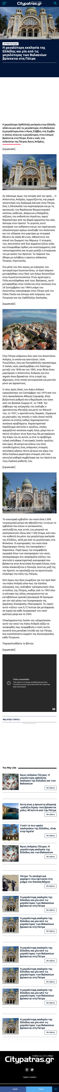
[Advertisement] (29, 744)
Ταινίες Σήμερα (29, 1077)
